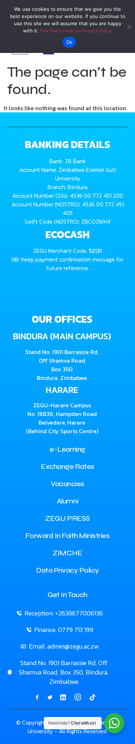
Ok (69, 42)
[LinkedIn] (63, 697)
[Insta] (77, 697)
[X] (50, 697)
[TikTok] (92, 697)
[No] (129, 25)
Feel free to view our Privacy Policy (76, 31)
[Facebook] (37, 697)
